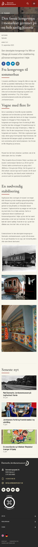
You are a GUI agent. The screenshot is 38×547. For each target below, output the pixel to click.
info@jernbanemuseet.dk (14, 483)
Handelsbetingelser (8, 543)
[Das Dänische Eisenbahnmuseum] (6, 535)
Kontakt (4, 541)
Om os (3, 516)
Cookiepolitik (14, 541)
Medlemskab (5, 521)
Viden (3, 527)
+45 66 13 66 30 (10, 479)
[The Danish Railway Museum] (3, 535)
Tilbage (7, 13)
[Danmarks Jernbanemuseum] (14, 3)
